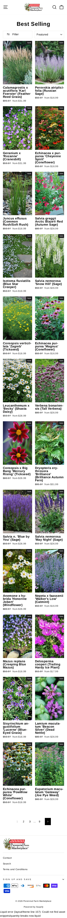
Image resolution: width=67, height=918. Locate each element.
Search (7, 863)
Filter (15, 34)
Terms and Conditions (15, 869)
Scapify (39, 907)
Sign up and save (17, 879)
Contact (7, 858)
